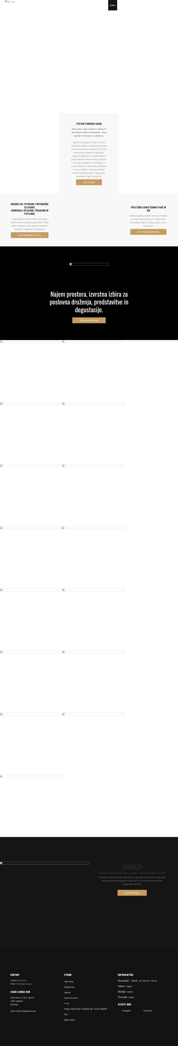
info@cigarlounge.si (24, 984)
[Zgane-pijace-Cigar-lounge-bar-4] (93, 744)
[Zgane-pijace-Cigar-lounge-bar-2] (93, 557)
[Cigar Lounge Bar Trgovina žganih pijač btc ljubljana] (93, 371)
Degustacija (69, 987)
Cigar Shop (68, 981)
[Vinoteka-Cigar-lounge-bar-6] (93, 620)
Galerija (67, 992)
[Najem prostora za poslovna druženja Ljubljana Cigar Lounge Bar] (31, 433)
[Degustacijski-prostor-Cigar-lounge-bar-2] (31, 682)
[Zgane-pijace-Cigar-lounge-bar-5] (31, 806)
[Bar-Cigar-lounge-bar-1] (93, 682)
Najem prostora (71, 998)
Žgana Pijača (69, 1020)
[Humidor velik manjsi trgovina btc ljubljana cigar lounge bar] (93, 433)
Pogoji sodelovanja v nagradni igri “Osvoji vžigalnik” (85, 1009)
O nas (66, 1003)
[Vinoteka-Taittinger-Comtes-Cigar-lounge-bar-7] (31, 620)
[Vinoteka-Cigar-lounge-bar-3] (31, 744)
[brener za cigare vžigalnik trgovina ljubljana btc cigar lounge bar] (93, 495)
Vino (66, 1014)
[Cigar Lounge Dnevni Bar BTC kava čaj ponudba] (31, 371)
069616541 (22, 980)
